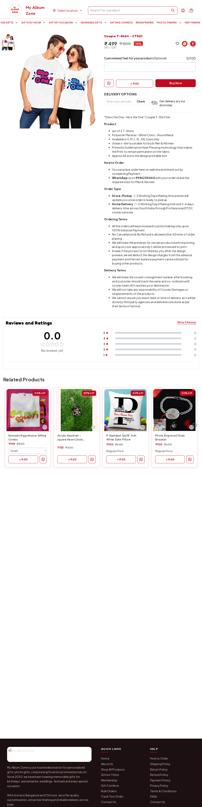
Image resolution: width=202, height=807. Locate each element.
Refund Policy (159, 774)
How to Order (159, 758)
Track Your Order (112, 796)
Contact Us (108, 802)
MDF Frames (193, 22)
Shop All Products (113, 769)
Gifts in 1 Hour (31, 22)
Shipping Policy (160, 764)
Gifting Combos (121, 22)
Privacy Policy (159, 785)
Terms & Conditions (163, 791)
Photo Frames (167, 22)
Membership (109, 780)
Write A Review (186, 322)
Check (141, 101)
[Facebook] (193, 44)
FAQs (153, 796)
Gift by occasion (61, 22)
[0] (191, 10)
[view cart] (191, 10)
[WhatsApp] (184, 44)
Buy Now (175, 83)
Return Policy (159, 769)
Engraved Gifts (91, 22)
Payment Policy (160, 780)
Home (105, 758)
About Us (107, 764)
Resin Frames (145, 22)
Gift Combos (110, 785)
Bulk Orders (109, 791)
